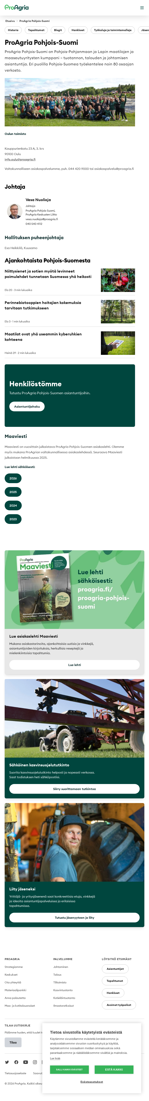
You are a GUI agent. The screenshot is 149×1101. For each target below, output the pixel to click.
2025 (13, 492)
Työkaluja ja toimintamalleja (113, 30)
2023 (13, 519)
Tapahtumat (36, 30)
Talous (57, 974)
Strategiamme (14, 967)
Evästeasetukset (92, 1081)
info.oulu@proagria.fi (20, 159)
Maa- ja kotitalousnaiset (20, 1005)
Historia (13, 30)
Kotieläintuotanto (64, 998)
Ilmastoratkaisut (63, 1005)
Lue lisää (55, 1058)
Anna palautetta (15, 998)
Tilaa (13, 1042)
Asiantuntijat (115, 969)
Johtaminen (60, 967)
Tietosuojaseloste (15, 1073)
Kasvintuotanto (63, 990)
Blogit (58, 30)
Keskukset (11, 974)
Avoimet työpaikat (119, 1005)
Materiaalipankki (15, 990)
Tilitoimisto (59, 982)
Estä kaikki (114, 1069)
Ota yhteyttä (13, 982)
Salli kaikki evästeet (69, 1069)
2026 (13, 478)
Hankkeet (78, 30)
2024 (13, 505)
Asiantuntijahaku (27, 406)
